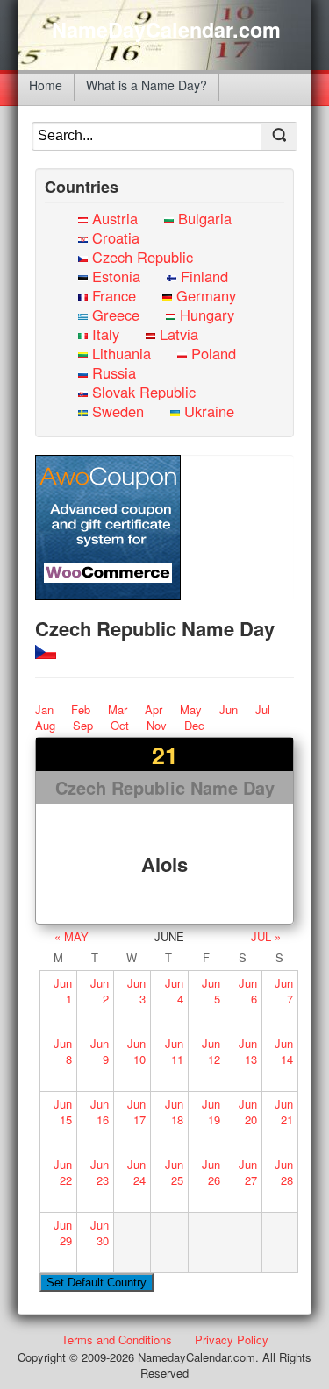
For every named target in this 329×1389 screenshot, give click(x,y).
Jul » (266, 936)
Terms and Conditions (116, 1339)
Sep (83, 725)
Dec (194, 725)
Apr (153, 709)
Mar (117, 709)
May (191, 709)
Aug (45, 725)
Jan (44, 709)
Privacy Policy (231, 1339)
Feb (80, 709)
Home (45, 85)
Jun (228, 709)
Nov (157, 725)
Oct (120, 725)
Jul (262, 709)
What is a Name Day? (146, 85)
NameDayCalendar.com (166, 30)
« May (71, 936)
